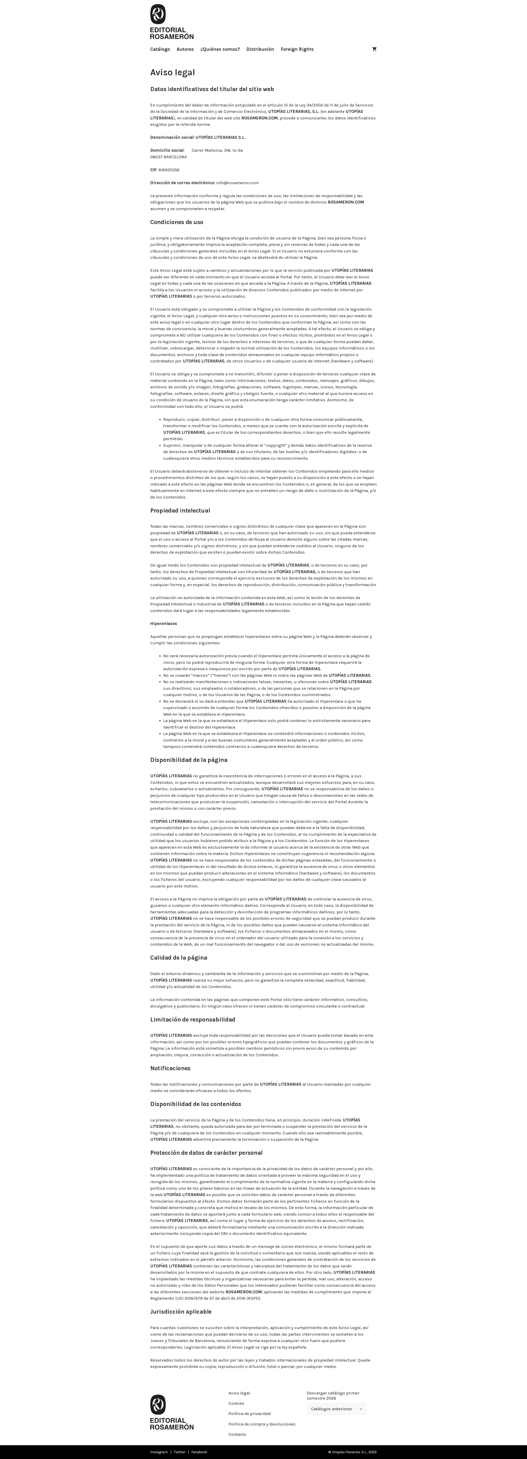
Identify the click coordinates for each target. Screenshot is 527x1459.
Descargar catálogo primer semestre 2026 (333, 1396)
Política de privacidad (250, 1413)
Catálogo (160, 49)
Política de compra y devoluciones (262, 1424)
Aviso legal (239, 1393)
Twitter (179, 1452)
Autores (185, 49)
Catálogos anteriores (331, 1408)
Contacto (237, 1434)
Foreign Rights (297, 49)
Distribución (260, 49)
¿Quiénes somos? (220, 49)
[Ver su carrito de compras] (374, 49)
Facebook (199, 1452)
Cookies (236, 1403)
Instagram (159, 1452)
